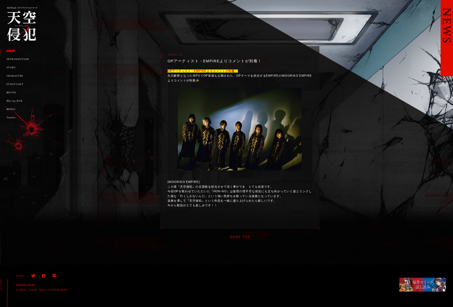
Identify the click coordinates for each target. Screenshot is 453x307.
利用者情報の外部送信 (25, 285)
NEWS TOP (240, 237)
